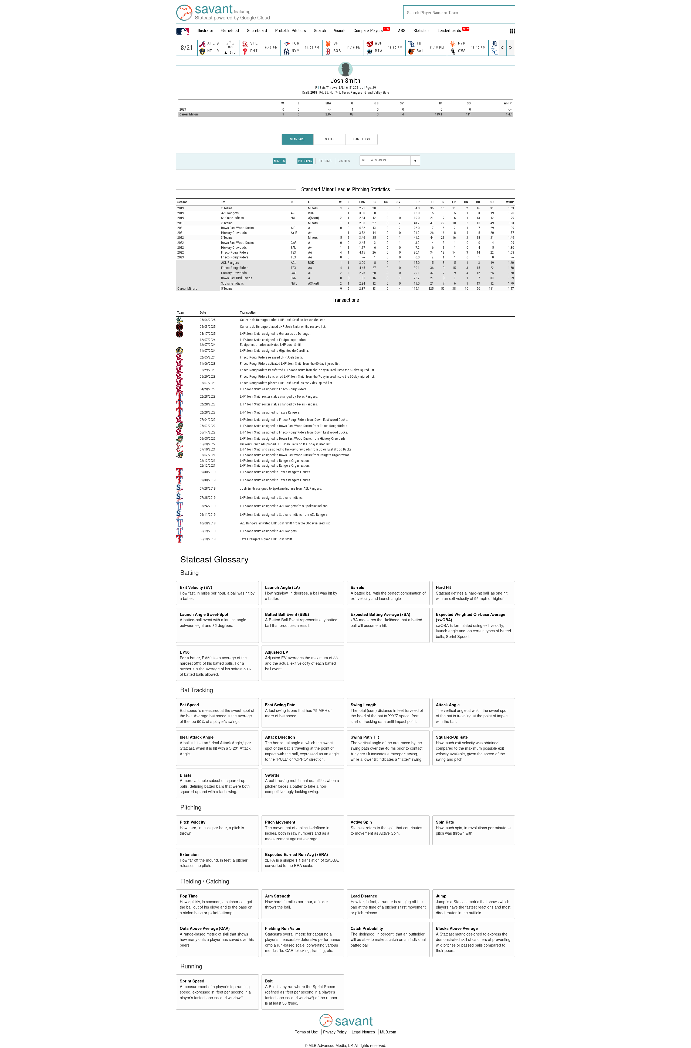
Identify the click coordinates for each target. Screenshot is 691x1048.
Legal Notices (364, 1032)
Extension (189, 854)
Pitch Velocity (192, 822)
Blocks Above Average (457, 928)
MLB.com (388, 1032)
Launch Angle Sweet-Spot (204, 614)
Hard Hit (443, 587)
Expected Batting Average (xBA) (380, 614)
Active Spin (361, 822)
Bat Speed (189, 704)
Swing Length (364, 704)
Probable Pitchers (290, 30)
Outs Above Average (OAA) (205, 928)
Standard (297, 139)
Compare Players (368, 30)
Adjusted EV (276, 652)
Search (320, 30)
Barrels (357, 587)
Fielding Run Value (282, 928)
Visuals (340, 30)
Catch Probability (367, 928)
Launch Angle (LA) (282, 587)
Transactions (345, 300)
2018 (313, 92)
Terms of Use (307, 1032)
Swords (272, 775)
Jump (441, 896)
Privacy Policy (335, 1032)
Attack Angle (448, 704)
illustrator (205, 30)
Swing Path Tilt (365, 737)
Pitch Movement (280, 822)
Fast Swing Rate (280, 704)
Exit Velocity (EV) (196, 587)
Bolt (269, 981)
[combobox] (459, 12)
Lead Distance (364, 896)
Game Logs (361, 139)
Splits (329, 139)
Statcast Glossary (214, 558)
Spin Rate (445, 822)
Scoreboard (257, 30)
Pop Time (189, 896)
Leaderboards (453, 30)
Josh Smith (345, 80)
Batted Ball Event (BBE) (287, 614)
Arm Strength (277, 896)
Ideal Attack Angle (197, 737)
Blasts (185, 775)
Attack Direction (280, 737)
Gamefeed (230, 30)
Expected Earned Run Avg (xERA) (296, 854)
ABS (401, 30)
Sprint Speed (192, 981)
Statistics (421, 30)
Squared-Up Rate (452, 737)
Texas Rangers (352, 92)
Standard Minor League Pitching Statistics (345, 189)
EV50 (184, 652)
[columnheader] (198, 202)
